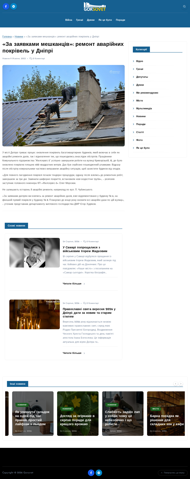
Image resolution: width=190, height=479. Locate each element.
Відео (139, 61)
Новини (19, 37)
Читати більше (72, 284)
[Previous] (175, 383)
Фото (139, 140)
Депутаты (142, 77)
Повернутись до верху (174, 473)
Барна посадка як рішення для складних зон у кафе (162, 420)
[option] (27, 413)
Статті (140, 132)
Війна (68, 20)
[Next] (181, 383)
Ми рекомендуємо (147, 93)
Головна (7, 37)
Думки (91, 20)
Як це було (105, 20)
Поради (120, 20)
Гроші (79, 20)
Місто (139, 101)
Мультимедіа (144, 109)
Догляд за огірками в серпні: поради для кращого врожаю (72, 420)
